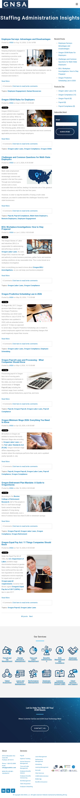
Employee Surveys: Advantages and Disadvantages (26, 39)
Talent (7, 681)
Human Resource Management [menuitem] (25, 762)
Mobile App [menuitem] (38, 779)
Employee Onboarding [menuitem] (26, 786)
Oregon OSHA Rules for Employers (18, 99)
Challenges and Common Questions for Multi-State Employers (26, 158)
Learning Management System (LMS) (59, 682)
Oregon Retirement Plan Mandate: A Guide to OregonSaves (23, 483)
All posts (24, 616)
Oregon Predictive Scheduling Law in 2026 (22, 294)
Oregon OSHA (46, 149)
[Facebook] (13, 791)
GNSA (11, 43)
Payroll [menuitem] (22, 755)
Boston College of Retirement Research (10, 499)
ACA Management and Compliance (60, 660)
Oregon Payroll (20, 409)
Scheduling (46, 683)
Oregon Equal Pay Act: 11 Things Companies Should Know (26, 543)
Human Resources (34, 91)
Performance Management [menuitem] (39, 760)
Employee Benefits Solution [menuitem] (25, 772)
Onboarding (72, 660)
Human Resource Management (20, 659)
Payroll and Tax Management (7, 659)
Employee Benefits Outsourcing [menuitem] (25, 777)
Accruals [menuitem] (38, 770)
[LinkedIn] (3, 791)
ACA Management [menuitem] (25, 781)
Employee (73, 658)
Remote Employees (9, 219)
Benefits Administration (46, 659)
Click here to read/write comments (25, 86)
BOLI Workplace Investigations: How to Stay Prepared (22, 228)
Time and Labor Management (33, 659)
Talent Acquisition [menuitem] (25, 783)
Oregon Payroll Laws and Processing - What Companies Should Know (23, 361)
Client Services (72, 682)
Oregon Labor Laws (15, 149)
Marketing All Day (61, 795)
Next (31, 616)
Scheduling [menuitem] (38, 764)
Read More (6, 81)
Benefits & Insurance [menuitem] (41, 782)
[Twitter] (8, 791)
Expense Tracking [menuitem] (25, 758)
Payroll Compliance (21, 216)
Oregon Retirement (19, 534)
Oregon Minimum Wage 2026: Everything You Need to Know (26, 421)
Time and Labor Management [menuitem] (24, 767)
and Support (73, 684)
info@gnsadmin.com (9, 767)
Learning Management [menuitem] (41, 767)
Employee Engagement (17, 91)
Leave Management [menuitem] (41, 756)
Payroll (10, 216)
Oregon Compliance (32, 149)
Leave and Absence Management (20, 682)
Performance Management (33, 682)
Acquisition (7, 683)
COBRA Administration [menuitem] (41, 776)
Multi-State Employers (39, 216)
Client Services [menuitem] (39, 773)
